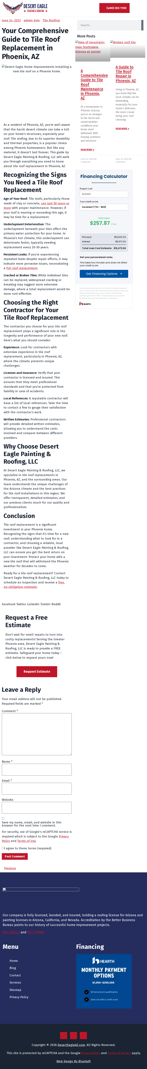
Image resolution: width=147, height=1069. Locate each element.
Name (7, 761)
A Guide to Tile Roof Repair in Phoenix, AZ (126, 74)
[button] (140, 8)
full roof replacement (21, 268)
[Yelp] (83, 1035)
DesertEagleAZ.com (71, 1045)
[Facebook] (73, 1035)
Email (7, 780)
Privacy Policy (90, 1053)
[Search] (142, 25)
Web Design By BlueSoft (73, 1061)
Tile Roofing (51, 20)
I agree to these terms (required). (28, 848)
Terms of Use (26, 841)
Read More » (87, 149)
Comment (10, 711)
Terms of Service (119, 1053)
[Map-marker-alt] (63, 1035)
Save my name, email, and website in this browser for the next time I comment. (31, 824)
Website (7, 799)
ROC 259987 (35, 932)
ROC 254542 (11, 932)
